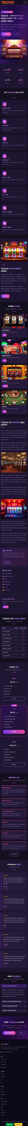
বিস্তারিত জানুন (14, 854)
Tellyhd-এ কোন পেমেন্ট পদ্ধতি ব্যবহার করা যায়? (11, 1001)
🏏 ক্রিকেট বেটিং (6, 581)
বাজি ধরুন (5, 386)
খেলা (1, 1082)
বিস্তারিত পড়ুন (7, 562)
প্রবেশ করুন (3, 1076)
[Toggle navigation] (25, 2)
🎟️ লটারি (4, 579)
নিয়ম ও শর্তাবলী (3, 1061)
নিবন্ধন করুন (10, 1124)
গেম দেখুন (16, 34)
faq (1, 1089)
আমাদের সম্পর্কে (3, 1059)
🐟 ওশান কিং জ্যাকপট (7, 573)
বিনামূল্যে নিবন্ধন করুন (9, 1032)
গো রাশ (2, 1115)
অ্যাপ (2, 1079)
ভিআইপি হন (14, 764)
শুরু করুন (14, 698)
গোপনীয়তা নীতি (3, 1064)
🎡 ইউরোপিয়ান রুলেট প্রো (8, 576)
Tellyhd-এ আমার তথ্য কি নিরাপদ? (9, 1010)
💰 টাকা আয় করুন (6, 590)
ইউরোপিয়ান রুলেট (4, 1104)
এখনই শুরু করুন (6, 34)
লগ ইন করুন (18, 1124)
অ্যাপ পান (5, 606)
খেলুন (4, 335)
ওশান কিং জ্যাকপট (4, 1101)
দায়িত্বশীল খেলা (3, 1067)
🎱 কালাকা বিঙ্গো (6, 584)
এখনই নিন (14, 731)
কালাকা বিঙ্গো (3, 1112)
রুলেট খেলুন (5, 296)
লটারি (2, 1107)
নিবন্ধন (2, 1074)
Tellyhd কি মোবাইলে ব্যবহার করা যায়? (10, 1006)
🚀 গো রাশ (5, 587)
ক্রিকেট (2, 1109)
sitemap (2, 1091)
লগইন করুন (21, 1032)
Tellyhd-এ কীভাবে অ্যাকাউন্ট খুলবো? (9, 986)
